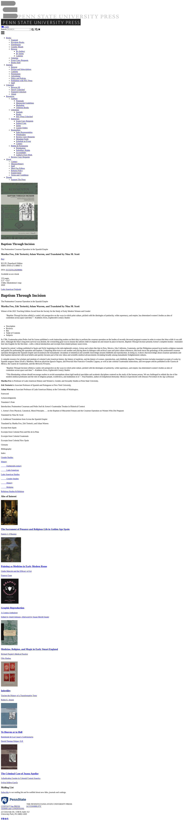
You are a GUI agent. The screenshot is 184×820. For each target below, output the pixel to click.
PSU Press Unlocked (24, 117)
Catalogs (19, 56)
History (4, 462)
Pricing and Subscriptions (21, 69)
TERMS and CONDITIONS (12, 809)
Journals (9, 65)
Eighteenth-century (11, 466)
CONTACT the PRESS (10, 806)
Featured (14, 40)
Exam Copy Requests (19, 60)
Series (18, 125)
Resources (10, 96)
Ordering (14, 58)
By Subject (20, 51)
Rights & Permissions (19, 146)
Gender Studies (7, 457)
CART (6, 27)
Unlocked (10, 85)
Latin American (10, 470)
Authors (14, 99)
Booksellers (15, 130)
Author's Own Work (24, 155)
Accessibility (21, 153)
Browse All (15, 87)
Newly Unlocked (18, 89)
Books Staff (15, 63)
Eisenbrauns (16, 45)
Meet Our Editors (18, 168)
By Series (20, 53)
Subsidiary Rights (23, 150)
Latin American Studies (10, 474)
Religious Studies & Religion (12, 491)
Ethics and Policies (18, 78)
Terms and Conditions (19, 175)
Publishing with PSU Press (21, 81)
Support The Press (18, 179)
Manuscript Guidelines (25, 103)
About (13, 94)
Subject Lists (21, 123)
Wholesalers (21, 135)
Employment (16, 173)
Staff (13, 83)
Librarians (15, 110)
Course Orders (22, 128)
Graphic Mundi (17, 47)
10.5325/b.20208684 (14, 270)
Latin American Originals (11, 289)
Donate (9, 177)
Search (3, 29)
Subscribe (5, 792)
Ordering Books (22, 107)
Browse (14, 49)
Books (8, 38)
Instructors (15, 119)
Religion (7, 487)
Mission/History (17, 164)
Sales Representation (24, 132)
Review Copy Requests (25, 137)
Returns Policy (17, 171)
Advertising (15, 76)
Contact (19, 143)
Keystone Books (17, 42)
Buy (2, 259)
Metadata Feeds (22, 139)
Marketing (20, 105)
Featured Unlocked (18, 92)
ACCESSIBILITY (33, 806)
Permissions (15, 74)
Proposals (20, 101)
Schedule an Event (23, 141)
